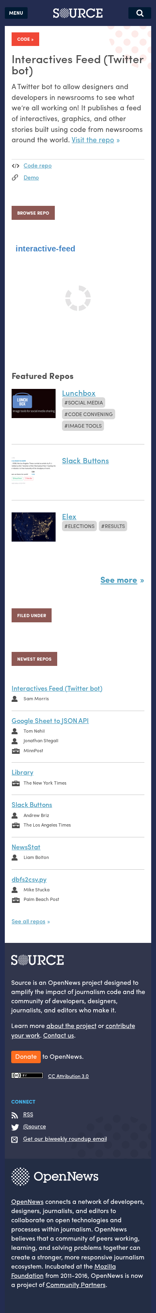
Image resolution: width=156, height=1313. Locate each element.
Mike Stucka (37, 889)
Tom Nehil (34, 730)
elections (81, 526)
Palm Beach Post (41, 899)
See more (118, 579)
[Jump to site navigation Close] (16, 13)
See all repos (28, 921)
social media (85, 402)
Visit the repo (93, 139)
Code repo (38, 165)
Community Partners (76, 1284)
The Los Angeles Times (47, 824)
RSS (28, 1114)
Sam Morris (36, 698)
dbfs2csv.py (29, 879)
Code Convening (90, 414)
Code (23, 39)
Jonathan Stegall (41, 740)
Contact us (58, 1035)
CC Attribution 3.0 (68, 1076)
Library (22, 772)
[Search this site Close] (139, 13)
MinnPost (33, 750)
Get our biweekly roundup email (65, 1138)
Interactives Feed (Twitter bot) (57, 688)
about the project (71, 1025)
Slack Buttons (32, 804)
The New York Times (45, 782)
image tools (85, 425)
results (115, 526)
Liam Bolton (36, 857)
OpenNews (27, 1201)
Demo (31, 177)
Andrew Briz (36, 815)
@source (34, 1126)
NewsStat (26, 846)
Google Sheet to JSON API (50, 720)
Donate (26, 1056)
